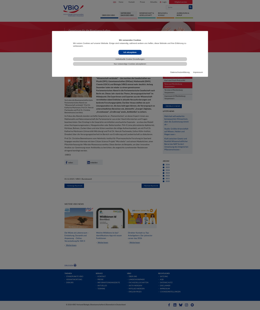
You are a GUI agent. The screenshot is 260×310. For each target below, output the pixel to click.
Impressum (198, 72)
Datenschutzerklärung (180, 72)
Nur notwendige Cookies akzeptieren (130, 64)
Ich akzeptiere (130, 52)
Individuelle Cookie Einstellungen (130, 59)
